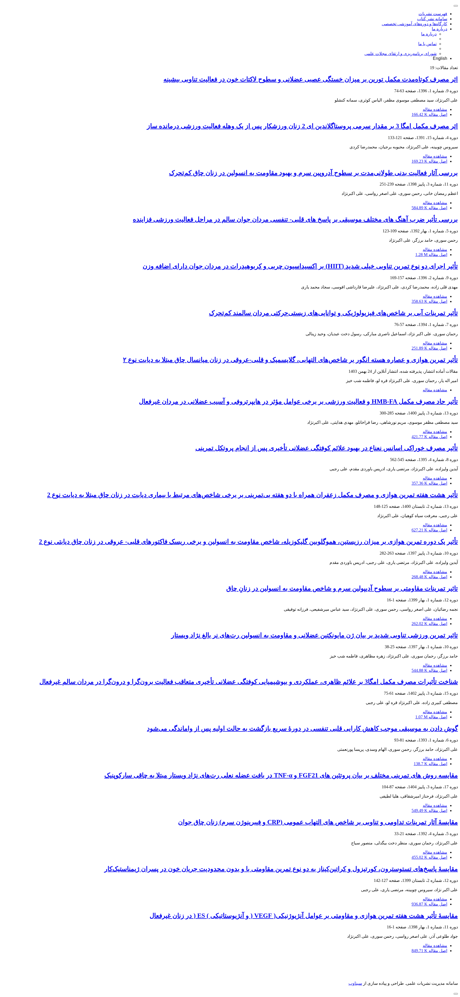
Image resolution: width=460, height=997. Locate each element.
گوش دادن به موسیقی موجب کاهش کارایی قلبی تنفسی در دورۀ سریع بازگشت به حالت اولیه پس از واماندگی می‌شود (302, 728)
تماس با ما (427, 43)
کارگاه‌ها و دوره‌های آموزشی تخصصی (414, 24)
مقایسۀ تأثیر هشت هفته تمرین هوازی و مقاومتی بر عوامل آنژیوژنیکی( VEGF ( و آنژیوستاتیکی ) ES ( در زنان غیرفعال (304, 915)
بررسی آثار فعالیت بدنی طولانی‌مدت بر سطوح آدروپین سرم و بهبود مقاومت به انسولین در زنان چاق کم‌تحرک (313, 172)
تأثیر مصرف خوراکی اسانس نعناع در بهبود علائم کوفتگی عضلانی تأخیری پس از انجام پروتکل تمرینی (326, 448)
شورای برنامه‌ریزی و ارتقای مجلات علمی (400, 53)
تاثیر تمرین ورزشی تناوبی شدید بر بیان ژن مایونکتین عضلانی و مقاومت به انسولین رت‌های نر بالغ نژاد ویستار (314, 635)
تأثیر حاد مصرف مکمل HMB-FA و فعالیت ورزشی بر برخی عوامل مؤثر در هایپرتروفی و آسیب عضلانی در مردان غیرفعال (298, 401)
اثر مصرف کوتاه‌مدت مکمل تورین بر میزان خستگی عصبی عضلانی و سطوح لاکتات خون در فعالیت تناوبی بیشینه (310, 79)
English (440, 58)
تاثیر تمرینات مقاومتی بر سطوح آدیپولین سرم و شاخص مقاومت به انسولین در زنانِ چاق (342, 588)
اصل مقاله (429, 114)
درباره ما (439, 29)
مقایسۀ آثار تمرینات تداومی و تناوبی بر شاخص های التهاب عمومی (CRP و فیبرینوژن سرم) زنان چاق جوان (318, 822)
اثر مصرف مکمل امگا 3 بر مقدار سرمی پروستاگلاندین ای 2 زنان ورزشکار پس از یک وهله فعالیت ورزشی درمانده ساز (302, 126)
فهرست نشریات (432, 13)
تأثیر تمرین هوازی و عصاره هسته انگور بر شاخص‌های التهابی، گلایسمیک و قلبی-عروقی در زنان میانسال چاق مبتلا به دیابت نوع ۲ (290, 359)
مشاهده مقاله (435, 109)
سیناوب (355, 983)
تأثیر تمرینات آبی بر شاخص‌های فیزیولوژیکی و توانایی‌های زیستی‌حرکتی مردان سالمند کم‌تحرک (333, 312)
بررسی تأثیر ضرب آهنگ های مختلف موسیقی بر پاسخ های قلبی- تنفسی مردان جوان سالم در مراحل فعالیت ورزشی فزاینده (295, 219)
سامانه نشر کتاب (432, 18)
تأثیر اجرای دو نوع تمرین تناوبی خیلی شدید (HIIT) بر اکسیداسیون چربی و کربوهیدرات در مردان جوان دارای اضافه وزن (300, 266)
